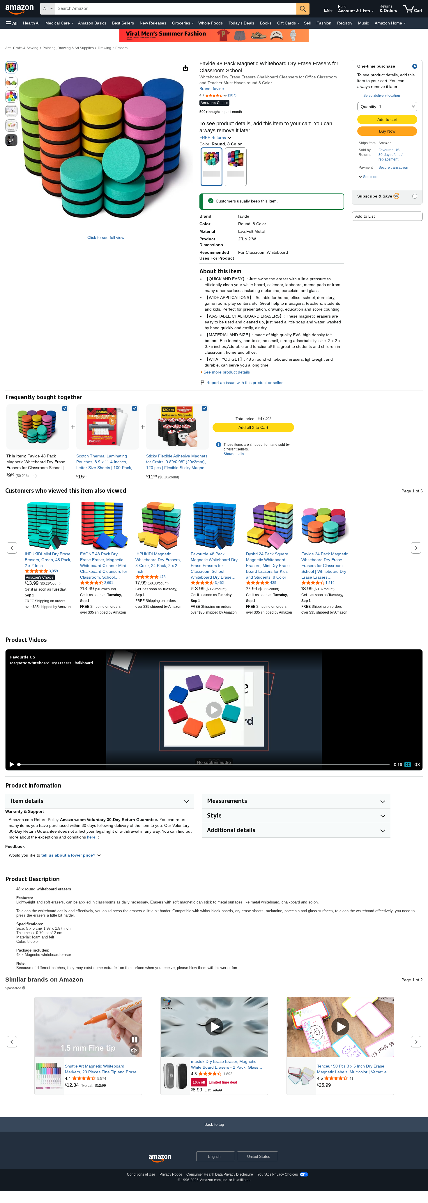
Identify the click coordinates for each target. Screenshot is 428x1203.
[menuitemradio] (407, 764)
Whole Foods (210, 23)
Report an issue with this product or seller (244, 382)
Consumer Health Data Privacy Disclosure (219, 1174)
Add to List (365, 216)
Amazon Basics (92, 23)
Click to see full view (105, 237)
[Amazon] (20, 8)
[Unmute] (417, 764)
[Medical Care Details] (72, 23)
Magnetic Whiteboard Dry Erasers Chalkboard (51, 662)
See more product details (227, 372)
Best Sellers (123, 23)
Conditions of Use (141, 1174)
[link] (107, 426)
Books (265, 23)
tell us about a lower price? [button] (69, 855)
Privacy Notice (171, 1174)
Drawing (104, 48)
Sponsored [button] (13, 988)
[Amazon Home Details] (405, 23)
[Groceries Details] (193, 23)
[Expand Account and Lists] (373, 11)
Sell (307, 23)
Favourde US (389, 150)
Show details (234, 454)
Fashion (323, 23)
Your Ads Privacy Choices (277, 1174)
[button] (11, 23)
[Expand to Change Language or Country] (331, 11)
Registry (344, 23)
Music (363, 23)
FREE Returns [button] (213, 137)
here (91, 837)
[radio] (11, 67)
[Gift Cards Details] (298, 23)
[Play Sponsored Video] (214, 1027)
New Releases (153, 23)
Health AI (31, 23)
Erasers (121, 48)
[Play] (10, 764)
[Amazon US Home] (160, 1159)
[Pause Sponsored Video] (134, 1040)
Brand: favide (211, 88)
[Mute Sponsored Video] (134, 1050)
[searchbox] (175, 8)
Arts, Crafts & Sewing (21, 48)
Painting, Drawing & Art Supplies (68, 48)
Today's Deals (241, 23)
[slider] (204, 764)
